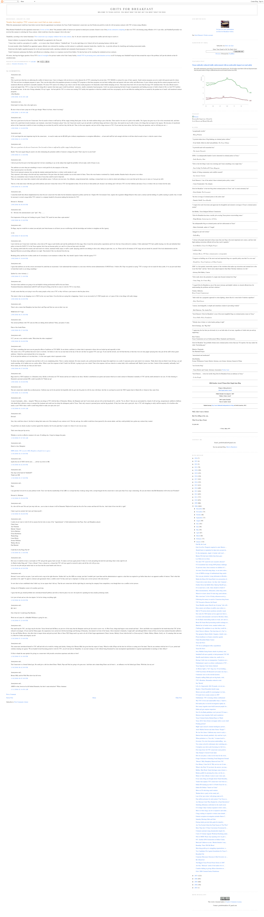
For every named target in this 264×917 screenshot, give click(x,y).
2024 (196, 458)
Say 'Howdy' (199, 683)
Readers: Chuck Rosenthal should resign (207, 689)
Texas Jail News (200, 643)
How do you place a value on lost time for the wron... (211, 756)
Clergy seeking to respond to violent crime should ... (211, 813)
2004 (196, 885)
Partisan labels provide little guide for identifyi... (210, 822)
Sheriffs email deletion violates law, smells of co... (210, 657)
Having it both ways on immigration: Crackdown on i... (212, 660)
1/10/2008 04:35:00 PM (19, 454)
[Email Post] (38, 61)
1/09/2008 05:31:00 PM (19, 187)
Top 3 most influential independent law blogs (223, 405)
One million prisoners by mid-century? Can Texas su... (212, 799)
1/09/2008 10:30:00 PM (19, 382)
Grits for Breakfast (132, 9)
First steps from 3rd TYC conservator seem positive (211, 750)
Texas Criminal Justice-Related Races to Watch (209, 718)
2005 (196, 882)
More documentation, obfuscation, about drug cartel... (211, 591)
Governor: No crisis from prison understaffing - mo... (211, 741)
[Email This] (41, 62)
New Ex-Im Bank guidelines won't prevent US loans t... (212, 712)
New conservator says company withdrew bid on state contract (53, 37)
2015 (196, 485)
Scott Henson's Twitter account (204, 35)
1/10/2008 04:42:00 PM (19, 465)
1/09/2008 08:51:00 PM (19, 315)
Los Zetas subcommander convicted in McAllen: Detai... (212, 617)
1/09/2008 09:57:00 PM (19, 368)
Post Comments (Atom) (21, 702)
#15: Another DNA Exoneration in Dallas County (210, 839)
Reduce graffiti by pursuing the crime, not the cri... (211, 773)
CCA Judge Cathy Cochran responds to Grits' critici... (211, 808)
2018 (196, 476)
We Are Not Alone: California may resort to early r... (211, 732)
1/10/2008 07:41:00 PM (19, 656)
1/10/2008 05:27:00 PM (19, 478)
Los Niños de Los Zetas (203, 559)
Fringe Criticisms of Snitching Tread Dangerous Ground (212, 758)
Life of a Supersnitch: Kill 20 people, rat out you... (211, 686)
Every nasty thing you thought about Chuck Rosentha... (212, 779)
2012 (196, 494)
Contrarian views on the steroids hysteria (208, 674)
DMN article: (30, 451)
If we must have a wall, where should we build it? (210, 588)
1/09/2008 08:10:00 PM (19, 299)
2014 (196, 488)
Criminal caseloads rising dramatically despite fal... (211, 831)
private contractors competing (116, 30)
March (198, 536)
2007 (196, 876)
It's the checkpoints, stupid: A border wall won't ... (211, 553)
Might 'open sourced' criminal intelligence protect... (211, 727)
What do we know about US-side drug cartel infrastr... (212, 593)
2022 (196, 464)
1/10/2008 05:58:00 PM (19, 514)
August (198, 521)
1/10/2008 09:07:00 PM (19, 678)
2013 (196, 491)
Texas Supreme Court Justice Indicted (207, 666)
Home (94, 698)
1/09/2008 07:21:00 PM (19, 276)
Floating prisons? (201, 724)
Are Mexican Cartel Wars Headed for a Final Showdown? (212, 802)
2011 (196, 497)
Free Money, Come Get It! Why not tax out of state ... (211, 764)
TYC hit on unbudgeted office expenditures (208, 646)
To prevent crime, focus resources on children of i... (211, 567)
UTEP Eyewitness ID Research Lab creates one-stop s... (212, 672)
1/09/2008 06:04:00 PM (19, 205)
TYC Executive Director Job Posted (206, 602)
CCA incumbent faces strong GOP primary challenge (211, 565)
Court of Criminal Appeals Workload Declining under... (212, 834)
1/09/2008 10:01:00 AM (19, 97)
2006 (196, 879)
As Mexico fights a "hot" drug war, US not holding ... (211, 669)
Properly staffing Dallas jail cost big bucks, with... (210, 677)
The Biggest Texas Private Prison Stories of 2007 (210, 863)
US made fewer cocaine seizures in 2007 (207, 695)
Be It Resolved (200, 860)
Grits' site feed (229, 46)
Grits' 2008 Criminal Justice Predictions (207, 871)
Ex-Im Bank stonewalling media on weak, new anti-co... (212, 620)
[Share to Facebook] (46, 62)
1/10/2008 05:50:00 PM (19, 498)
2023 (196, 461)
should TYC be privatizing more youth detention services (93, 55)
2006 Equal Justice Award (225, 390)
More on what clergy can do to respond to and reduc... (212, 811)
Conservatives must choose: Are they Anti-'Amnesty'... (212, 582)
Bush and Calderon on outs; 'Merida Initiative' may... (211, 842)
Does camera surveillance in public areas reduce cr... (211, 608)
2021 (196, 467)
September (199, 518)
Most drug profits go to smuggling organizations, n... (211, 848)
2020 (196, 470)
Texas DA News (200, 648)
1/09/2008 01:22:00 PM (19, 139)
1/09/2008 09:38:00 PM (19, 341)
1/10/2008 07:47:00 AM (19, 438)
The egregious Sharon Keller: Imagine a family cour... (212, 634)
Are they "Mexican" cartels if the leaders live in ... (210, 865)
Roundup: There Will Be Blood (205, 845)
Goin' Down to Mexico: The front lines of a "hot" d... (211, 631)
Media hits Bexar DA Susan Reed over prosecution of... (212, 579)
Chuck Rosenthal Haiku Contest (205, 640)
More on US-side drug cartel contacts (207, 790)
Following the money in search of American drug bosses (212, 599)
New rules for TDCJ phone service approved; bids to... (212, 614)
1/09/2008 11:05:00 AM (19, 112)
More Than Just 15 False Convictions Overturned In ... (212, 828)
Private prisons (18, 64)
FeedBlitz (231, 54)
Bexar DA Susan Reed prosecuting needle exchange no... (212, 622)
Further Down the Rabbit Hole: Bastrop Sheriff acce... (211, 585)
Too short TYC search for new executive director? (210, 562)
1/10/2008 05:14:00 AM (19, 408)
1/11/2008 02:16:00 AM (19, 689)
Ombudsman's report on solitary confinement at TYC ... (212, 663)
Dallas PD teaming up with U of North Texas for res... (212, 785)
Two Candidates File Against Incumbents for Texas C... (212, 851)
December (199, 509)
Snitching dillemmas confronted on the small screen (211, 805)
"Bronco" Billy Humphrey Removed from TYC (210, 761)
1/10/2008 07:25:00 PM (19, 620)
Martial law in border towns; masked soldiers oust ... (211, 625)
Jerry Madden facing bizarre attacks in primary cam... (211, 651)
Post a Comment (11, 694)
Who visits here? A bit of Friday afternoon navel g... (211, 596)
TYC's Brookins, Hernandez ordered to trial (208, 680)
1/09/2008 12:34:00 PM (19, 128)
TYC (25, 64)
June (197, 527)
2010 (196, 500)
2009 (196, 503)
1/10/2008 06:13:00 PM (19, 553)
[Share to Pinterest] (48, 62)
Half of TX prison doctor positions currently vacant (211, 611)
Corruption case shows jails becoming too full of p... (211, 747)
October (198, 515)
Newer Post (9, 698)
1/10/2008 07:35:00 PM (19, 638)
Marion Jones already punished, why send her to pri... (211, 735)
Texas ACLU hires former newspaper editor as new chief (212, 721)
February (199, 539)
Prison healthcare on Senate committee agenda (209, 637)
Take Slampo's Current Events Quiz (206, 753)
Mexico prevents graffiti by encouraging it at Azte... (211, 692)
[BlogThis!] (43, 62)
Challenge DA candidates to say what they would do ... (212, 628)
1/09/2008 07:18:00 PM (19, 258)
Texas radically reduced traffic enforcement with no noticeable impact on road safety (222, 65)
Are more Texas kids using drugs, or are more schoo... (212, 570)
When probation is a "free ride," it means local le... (211, 738)
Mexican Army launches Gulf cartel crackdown (209, 715)
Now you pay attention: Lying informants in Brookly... (212, 576)
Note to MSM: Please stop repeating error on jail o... (211, 837)
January (198, 542)
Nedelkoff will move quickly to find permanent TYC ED (212, 654)
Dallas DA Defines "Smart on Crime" (207, 787)
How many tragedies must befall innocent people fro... (212, 706)
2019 (196, 473)
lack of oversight (43, 55)
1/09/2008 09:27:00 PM (19, 330)
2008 (196, 506)
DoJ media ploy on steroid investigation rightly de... (211, 703)
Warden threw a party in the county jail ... (208, 793)
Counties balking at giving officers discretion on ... (210, 868)
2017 (196, 479)
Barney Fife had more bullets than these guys (209, 556)
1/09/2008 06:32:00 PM (19, 220)
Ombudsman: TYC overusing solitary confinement (210, 698)
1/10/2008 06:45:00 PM (19, 568)
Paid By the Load (201, 544)
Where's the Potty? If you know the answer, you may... (212, 767)
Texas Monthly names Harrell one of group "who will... (212, 605)
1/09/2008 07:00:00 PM (19, 236)
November (199, 512)
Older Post (179, 698)
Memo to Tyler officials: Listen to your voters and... (211, 776)
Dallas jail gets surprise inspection (206, 709)
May (197, 530)
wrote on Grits (45, 30)
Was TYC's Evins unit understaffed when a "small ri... (211, 701)
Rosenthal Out (200, 854)
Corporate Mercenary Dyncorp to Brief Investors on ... (212, 857)
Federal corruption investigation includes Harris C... (211, 816)
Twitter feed (225, 370)
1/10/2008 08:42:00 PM (19, 667)
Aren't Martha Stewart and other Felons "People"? (210, 729)
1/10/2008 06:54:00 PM (19, 600)
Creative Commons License (234, 902)
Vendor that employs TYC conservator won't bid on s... (212, 782)
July (197, 524)
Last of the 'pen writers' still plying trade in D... (210, 796)
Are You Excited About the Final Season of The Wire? (212, 825)
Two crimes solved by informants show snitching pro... (212, 744)
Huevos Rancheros (231, 447)
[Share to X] (45, 62)
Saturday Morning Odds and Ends (206, 819)
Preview (218, 54)
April (198, 533)
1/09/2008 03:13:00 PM (19, 155)
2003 (196, 888)
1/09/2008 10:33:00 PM (19, 393)
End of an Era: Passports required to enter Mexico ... (211, 547)
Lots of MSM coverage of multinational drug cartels (211, 573)
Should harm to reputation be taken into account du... (211, 550)
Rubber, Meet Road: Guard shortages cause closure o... (212, 770)
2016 (196, 482)
